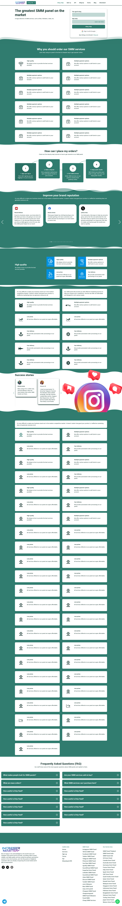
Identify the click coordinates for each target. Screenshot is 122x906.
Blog (95, 2)
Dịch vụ (69, 2)
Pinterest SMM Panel (89, 861)
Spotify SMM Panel (88, 866)
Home (64, 849)
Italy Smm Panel (108, 870)
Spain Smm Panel (108, 872)
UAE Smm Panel (108, 874)
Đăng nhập (60, 2)
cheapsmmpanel (88, 893)
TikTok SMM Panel (88, 852)
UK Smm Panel (107, 858)
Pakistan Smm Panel (109, 890)
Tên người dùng (76, 11)
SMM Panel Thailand (109, 851)
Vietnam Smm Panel (109, 895)
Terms (89, 2)
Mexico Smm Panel (109, 902)
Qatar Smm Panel (108, 879)
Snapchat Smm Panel (89, 870)
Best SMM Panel (88, 886)
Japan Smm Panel (108, 900)
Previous (2, 222)
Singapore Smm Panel (110, 886)
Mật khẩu (75, 18)
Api (63, 859)
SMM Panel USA (108, 856)
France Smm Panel (109, 867)
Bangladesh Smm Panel (110, 893)
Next (119, 222)
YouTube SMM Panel (89, 863)
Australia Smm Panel (109, 863)
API (75, 2)
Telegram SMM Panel (89, 859)
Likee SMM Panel (88, 877)
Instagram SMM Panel (89, 849)
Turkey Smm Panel (109, 897)
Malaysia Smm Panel (109, 883)
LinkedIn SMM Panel (89, 872)
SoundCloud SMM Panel (90, 868)
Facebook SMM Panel (89, 854)
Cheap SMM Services (89, 900)
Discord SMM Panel (89, 879)
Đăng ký (81, 2)
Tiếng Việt (30, 2)
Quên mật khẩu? (99, 22)
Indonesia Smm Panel (110, 888)
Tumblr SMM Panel (89, 882)
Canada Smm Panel (109, 860)
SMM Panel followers (89, 896)
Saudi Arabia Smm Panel (110, 877)
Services (64, 852)
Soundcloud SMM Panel (90, 875)
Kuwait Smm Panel (109, 881)
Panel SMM (86, 898)
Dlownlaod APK (67, 861)
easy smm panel (88, 889)
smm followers (87, 884)
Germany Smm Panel (109, 865)
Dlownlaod (102, 2)
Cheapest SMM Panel (89, 891)
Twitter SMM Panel (88, 856)
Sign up (64, 854)
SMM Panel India (108, 853)
